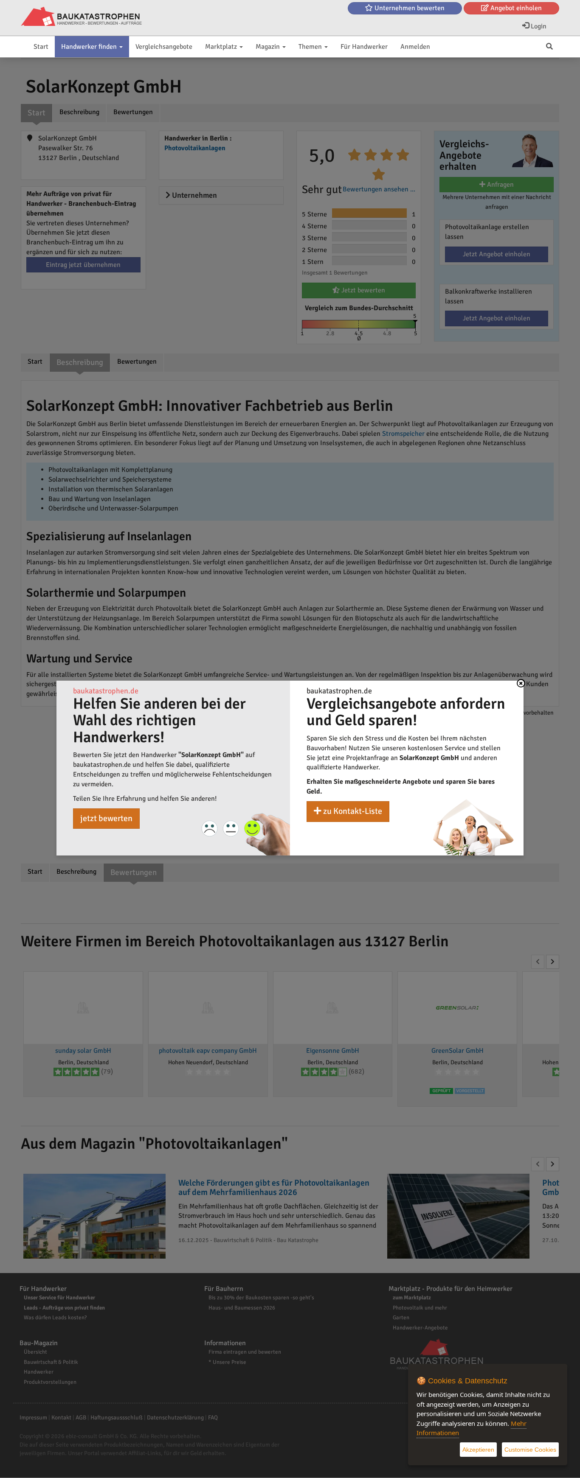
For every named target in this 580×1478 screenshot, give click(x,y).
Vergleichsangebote (163, 46)
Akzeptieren (478, 1449)
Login (537, 26)
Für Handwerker (364, 46)
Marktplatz (222, 46)
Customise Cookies (530, 1449)
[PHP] (81, 17)
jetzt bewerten (106, 818)
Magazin (269, 46)
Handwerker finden (89, 46)
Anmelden (415, 46)
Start (41, 46)
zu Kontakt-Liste (351, 811)
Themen (311, 46)
